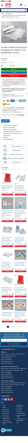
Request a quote (14, 75)
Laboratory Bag (8, 13)
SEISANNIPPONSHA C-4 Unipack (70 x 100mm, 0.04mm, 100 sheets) (7, 314)
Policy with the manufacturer (20, 406)
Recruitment (19, 409)
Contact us (19, 411)
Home (2, 13)
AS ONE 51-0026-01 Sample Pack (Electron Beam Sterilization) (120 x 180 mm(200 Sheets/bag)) (20, 213)
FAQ (18, 422)
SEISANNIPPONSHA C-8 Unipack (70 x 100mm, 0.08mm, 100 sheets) (20, 264)
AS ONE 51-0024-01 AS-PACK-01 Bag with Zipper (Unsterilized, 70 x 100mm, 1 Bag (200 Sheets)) (7, 213)
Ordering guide (6, 409)
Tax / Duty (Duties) (21, 413)
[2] (22, 327)
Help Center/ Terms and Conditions (21, 419)
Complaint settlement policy (7, 423)
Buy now (14, 72)
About (4, 405)
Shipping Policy (6, 418)
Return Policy (6, 415)
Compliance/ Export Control (21, 416)
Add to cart (14, 69)
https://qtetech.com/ (9, 363)
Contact (7, 194)
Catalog (4, 407)
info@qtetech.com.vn (8, 361)
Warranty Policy (6, 420)
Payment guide (6, 411)
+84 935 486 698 (7, 357)
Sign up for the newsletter (13, 343)
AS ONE (11, 62)
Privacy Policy (6, 413)
